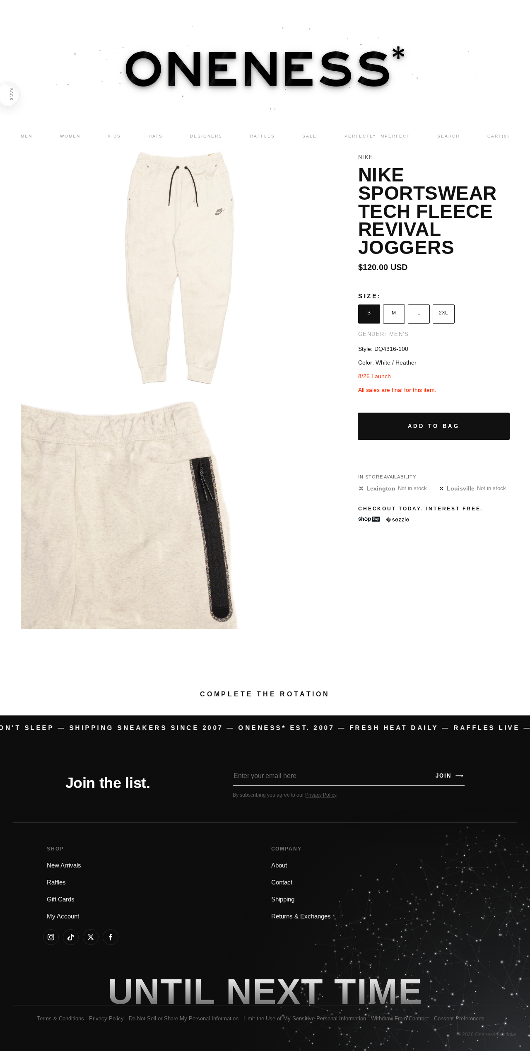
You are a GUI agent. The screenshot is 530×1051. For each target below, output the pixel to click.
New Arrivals (64, 865)
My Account (63, 916)
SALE (309, 136)
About (279, 865)
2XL (443, 313)
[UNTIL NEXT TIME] (378, 991)
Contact (281, 882)
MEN (26, 136)
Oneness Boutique (496, 1034)
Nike (365, 157)
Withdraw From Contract (400, 1018)
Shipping (282, 899)
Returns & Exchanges (301, 916)
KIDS (114, 136)
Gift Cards (61, 899)
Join (450, 776)
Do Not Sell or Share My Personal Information (183, 1018)
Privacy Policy (320, 794)
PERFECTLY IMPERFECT (377, 136)
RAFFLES (262, 136)
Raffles (56, 882)
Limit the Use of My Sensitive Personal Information (304, 1018)
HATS (156, 136)
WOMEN (70, 136)
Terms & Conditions (60, 1018)
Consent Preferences (459, 1018)
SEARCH (448, 136)
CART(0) (498, 136)
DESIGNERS (206, 136)
